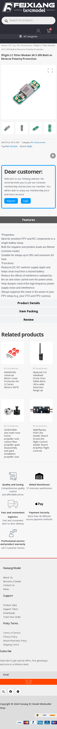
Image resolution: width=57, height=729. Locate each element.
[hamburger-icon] (53, 41)
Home (4, 45)
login (25, 200)
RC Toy (12, 45)
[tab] (28, 219)
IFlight (29, 146)
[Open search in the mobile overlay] (28, 20)
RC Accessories (24, 45)
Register (11, 200)
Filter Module (11, 146)
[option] (28, 92)
